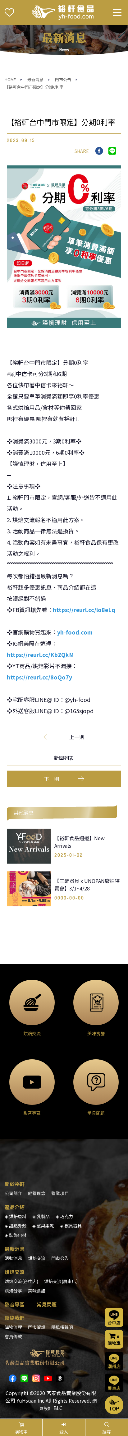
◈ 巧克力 (64, 1216)
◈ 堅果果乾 (43, 1226)
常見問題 (47, 1304)
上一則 (76, 737)
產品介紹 (15, 1207)
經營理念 (36, 1193)
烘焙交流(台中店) (21, 1281)
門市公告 (63, 79)
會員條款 (13, 1336)
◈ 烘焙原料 (15, 1216)
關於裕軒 (15, 1184)
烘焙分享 (13, 1290)
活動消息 (13, 1258)
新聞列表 (64, 758)
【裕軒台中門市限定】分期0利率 (34, 87)
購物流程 (13, 1327)
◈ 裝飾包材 (15, 1235)
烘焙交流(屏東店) (61, 1281)
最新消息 (35, 79)
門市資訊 (36, 1327)
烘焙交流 (36, 1258)
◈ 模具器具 (71, 1226)
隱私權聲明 (62, 1327)
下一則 (51, 778)
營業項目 (60, 1193)
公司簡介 (13, 1193)
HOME (10, 79)
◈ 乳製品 (41, 1216)
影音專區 (15, 1304)
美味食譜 (36, 1290)
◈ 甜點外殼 (15, 1226)
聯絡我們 (15, 1317)
